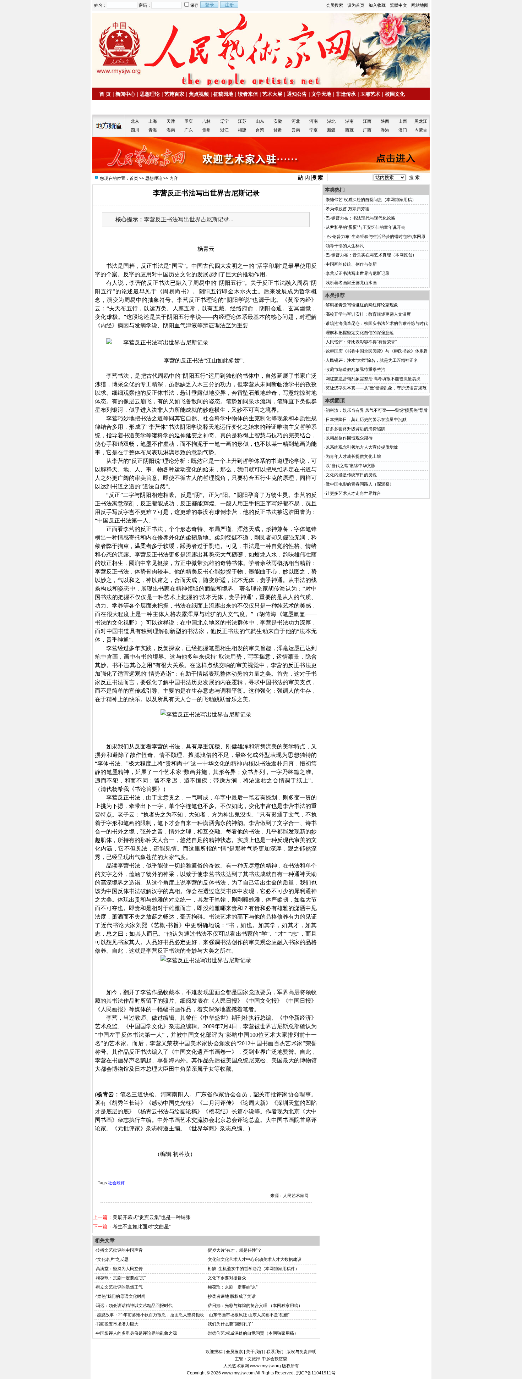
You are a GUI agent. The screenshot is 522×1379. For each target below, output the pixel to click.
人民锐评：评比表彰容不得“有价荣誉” (361, 341)
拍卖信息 (112, 107)
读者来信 (248, 94)
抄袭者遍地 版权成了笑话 (232, 1296)
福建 (242, 130)
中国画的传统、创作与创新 (351, 264)
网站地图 (419, 5)
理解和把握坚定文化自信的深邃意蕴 (360, 332)
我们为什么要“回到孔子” (230, 1324)
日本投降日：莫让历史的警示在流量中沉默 (366, 419)
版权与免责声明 (301, 1351)
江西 (367, 121)
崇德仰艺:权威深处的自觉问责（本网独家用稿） (253, 1333)
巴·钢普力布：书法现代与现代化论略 (360, 218)
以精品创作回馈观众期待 (349, 438)
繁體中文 (398, 5)
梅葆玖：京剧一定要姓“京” (121, 1277)
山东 (260, 121)
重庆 (188, 121)
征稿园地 (223, 94)
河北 (296, 121)
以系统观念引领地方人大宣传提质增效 (362, 447)
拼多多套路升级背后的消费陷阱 (355, 428)
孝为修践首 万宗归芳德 (347, 208)
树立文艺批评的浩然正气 (119, 1287)
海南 (171, 130)
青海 (152, 130)
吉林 (206, 121)
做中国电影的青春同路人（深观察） (360, 484)
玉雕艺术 (370, 94)
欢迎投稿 (214, 1351)
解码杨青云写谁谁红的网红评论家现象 (362, 305)
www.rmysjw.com (238, 1372)
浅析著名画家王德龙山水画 (351, 282)
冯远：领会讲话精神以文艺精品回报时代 (134, 1305)
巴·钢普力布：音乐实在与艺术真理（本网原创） (371, 255)
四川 (135, 130)
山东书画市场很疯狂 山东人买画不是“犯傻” (248, 1314)
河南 (313, 121)
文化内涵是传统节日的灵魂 (351, 474)
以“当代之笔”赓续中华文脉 (350, 465)
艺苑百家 (174, 94)
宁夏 (313, 130)
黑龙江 (420, 121)
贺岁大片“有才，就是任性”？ (235, 1250)
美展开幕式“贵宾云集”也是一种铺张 (152, 1217)
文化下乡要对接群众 (227, 1277)
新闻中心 (125, 94)
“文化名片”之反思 (112, 1259)
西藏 (349, 130)
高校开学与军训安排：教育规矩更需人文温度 (368, 314)
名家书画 (137, 107)
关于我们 (254, 1351)
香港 (385, 130)
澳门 (402, 130)
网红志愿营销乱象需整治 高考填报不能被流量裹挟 (373, 378)
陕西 (385, 121)
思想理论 (150, 94)
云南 (296, 130)
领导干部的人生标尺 (345, 245)
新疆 (331, 130)
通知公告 (297, 94)
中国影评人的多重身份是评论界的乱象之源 (136, 1333)
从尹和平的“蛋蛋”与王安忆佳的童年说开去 (365, 227)
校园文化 (395, 94)
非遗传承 (346, 94)
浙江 (224, 130)
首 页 (105, 94)
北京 (135, 121)
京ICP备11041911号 (316, 1372)
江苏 (242, 121)
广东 (188, 130)
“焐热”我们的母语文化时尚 (121, 1296)
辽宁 (224, 121)
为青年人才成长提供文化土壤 (353, 456)
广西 (367, 130)
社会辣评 (116, 1182)
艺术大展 (272, 94)
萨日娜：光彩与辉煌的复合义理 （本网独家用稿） (255, 1305)
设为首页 (355, 5)
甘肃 (277, 130)
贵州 (206, 130)
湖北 (331, 121)
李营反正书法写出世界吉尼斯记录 (358, 273)
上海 (152, 121)
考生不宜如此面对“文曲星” (142, 1226)
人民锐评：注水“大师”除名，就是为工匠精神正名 (372, 360)
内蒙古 (420, 130)
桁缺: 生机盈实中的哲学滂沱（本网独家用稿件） (253, 1268)
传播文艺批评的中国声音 (119, 1250)
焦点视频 (199, 94)
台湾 (260, 130)
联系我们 (274, 1351)
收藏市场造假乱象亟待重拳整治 (355, 369)
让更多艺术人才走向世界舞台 (353, 493)
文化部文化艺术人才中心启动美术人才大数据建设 (254, 1259)
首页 (134, 178)
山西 (402, 121)
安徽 (277, 121)
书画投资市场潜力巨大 (117, 1324)
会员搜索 (334, 5)
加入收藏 (377, 5)
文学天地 (321, 94)
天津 (171, 121)
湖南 (349, 121)
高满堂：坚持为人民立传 (119, 1268)
